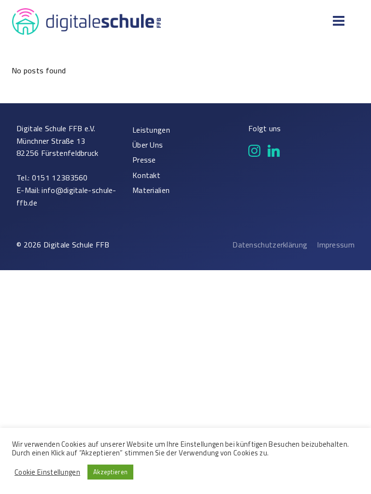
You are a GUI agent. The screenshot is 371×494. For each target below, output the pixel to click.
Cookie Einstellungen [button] (47, 472)
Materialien (151, 190)
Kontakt (146, 175)
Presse (144, 160)
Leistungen (151, 130)
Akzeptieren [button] (110, 472)
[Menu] (337, 21)
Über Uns (147, 145)
